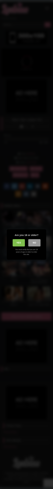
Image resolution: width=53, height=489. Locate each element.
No (34, 243)
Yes (18, 243)
